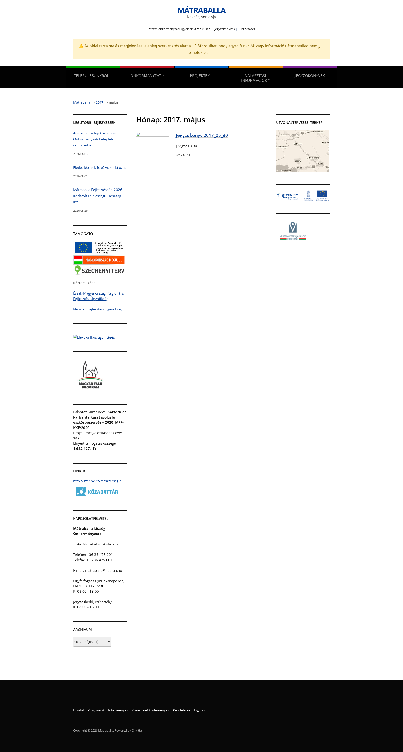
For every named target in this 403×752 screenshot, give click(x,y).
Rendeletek (181, 710)
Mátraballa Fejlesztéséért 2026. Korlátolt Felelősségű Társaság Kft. (98, 195)
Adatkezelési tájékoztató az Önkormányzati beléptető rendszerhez (94, 139)
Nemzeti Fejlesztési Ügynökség (97, 309)
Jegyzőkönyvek (225, 29)
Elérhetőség (247, 29)
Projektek (200, 75)
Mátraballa (201, 10)
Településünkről (91, 75)
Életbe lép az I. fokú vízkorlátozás (99, 167)
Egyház (199, 710)
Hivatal (78, 710)
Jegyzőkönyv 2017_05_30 (202, 135)
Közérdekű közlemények (150, 710)
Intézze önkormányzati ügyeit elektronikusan (179, 29)
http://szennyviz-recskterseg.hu (98, 481)
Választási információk (254, 78)
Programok (96, 710)
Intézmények (118, 710)
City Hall (137, 730)
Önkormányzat (145, 75)
